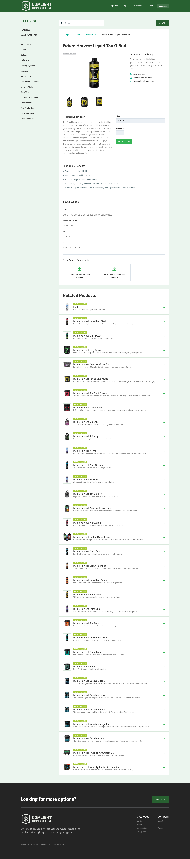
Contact (149, 6)
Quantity (120, 129)
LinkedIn (34, 845)
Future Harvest (92, 35)
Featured (140, 825)
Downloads (137, 6)
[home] (37, 6)
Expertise (114, 6)
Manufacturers (143, 828)
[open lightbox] (94, 71)
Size (118, 116)
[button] (125, 6)
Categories (67, 35)
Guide (139, 821)
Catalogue (163, 6)
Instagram (25, 845)
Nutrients (79, 35)
